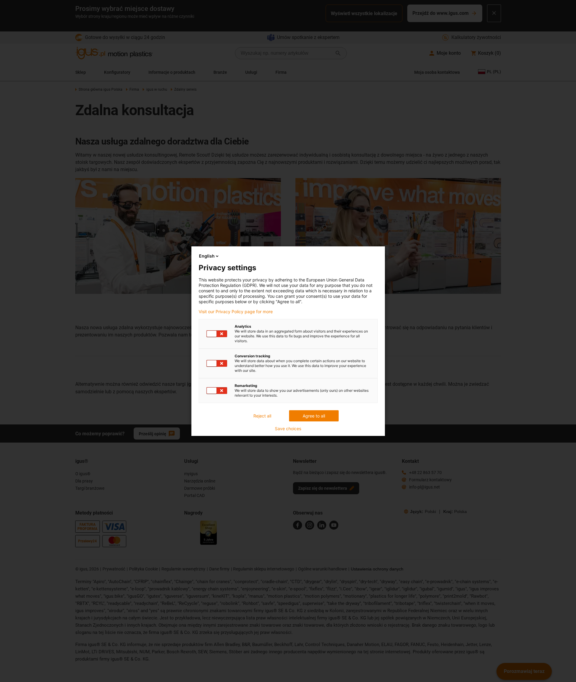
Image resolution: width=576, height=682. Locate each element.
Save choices (288, 428)
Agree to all (314, 415)
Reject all (262, 415)
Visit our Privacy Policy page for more (236, 311)
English (207, 255)
